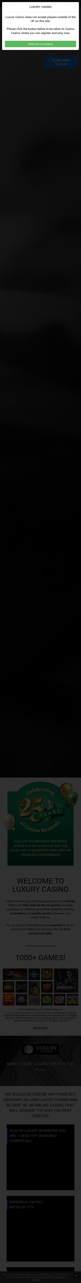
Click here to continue (40, 43)
